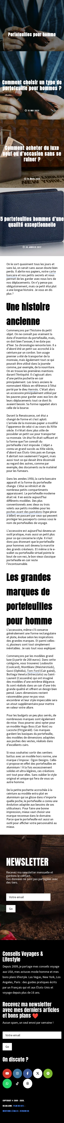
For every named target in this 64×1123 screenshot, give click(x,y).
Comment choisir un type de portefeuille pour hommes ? (32, 85)
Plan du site (18, 1105)
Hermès (33, 389)
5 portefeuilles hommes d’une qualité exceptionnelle (32, 221)
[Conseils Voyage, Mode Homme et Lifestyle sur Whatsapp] (7, 1083)
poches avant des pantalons (24, 512)
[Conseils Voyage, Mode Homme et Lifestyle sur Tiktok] (17, 1083)
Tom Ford (33, 671)
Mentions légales (10, 1111)
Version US (24, 1111)
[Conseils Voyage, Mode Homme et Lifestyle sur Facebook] (27, 1073)
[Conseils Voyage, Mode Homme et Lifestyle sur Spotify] (48, 1073)
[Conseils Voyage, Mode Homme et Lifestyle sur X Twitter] (37, 1073)
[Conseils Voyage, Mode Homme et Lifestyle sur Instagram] (17, 1073)
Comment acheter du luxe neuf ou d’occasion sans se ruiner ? (32, 153)
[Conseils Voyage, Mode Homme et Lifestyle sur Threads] (27, 1083)
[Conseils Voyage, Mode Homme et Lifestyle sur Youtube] (7, 1073)
